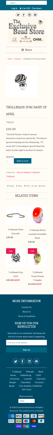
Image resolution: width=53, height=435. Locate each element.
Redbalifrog (25, 375)
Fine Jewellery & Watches (30, 386)
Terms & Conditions (26, 316)
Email (43, 186)
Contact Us (26, 307)
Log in (14, 8)
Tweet (11, 186)
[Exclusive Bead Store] (26, 31)
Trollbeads (35, 172)
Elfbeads (30, 371)
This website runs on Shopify (31, 411)
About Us (26, 311)
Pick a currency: (26, 396)
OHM (38, 375)
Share (20, 186)
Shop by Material (23, 172)
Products (17, 59)
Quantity (10, 157)
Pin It (28, 186)
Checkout (37, 8)
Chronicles (14, 378)
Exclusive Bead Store (25, 407)
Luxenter (28, 378)
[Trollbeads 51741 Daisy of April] (22, 82)
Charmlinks (26, 382)
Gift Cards (26, 389)
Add (35, 186)
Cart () (26, 8)
